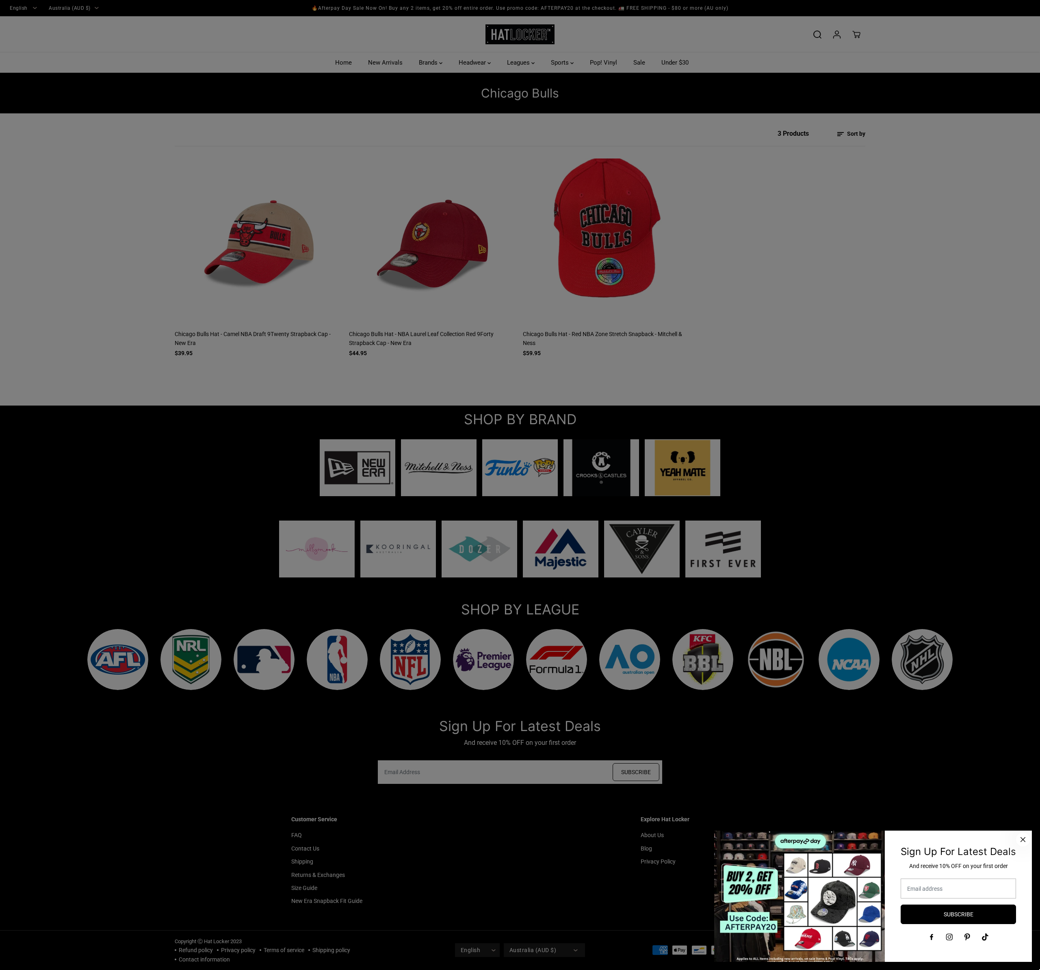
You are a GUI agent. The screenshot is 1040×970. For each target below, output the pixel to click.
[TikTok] (985, 937)
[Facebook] (931, 937)
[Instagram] (949, 937)
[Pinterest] (967, 937)
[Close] (1023, 839)
